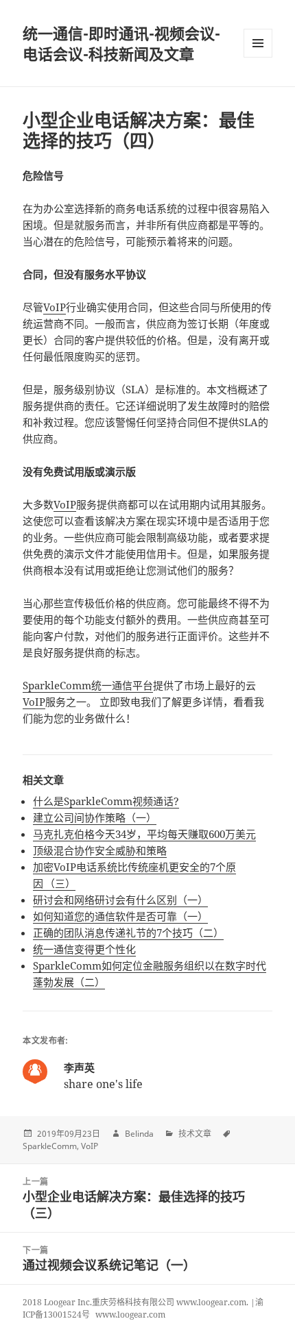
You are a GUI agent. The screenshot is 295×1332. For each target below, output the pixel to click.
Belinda (139, 1133)
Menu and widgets (258, 57)
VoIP (54, 307)
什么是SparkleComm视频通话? (106, 801)
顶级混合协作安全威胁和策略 (100, 850)
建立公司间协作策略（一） (94, 817)
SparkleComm (50, 1146)
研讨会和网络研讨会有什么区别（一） (120, 900)
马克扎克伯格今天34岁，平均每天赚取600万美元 (144, 834)
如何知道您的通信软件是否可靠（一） (120, 916)
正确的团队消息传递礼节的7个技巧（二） (128, 932)
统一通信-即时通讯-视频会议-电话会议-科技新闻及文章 (121, 43)
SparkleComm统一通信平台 (88, 685)
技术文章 (194, 1133)
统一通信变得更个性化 (84, 949)
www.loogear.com (130, 1314)
